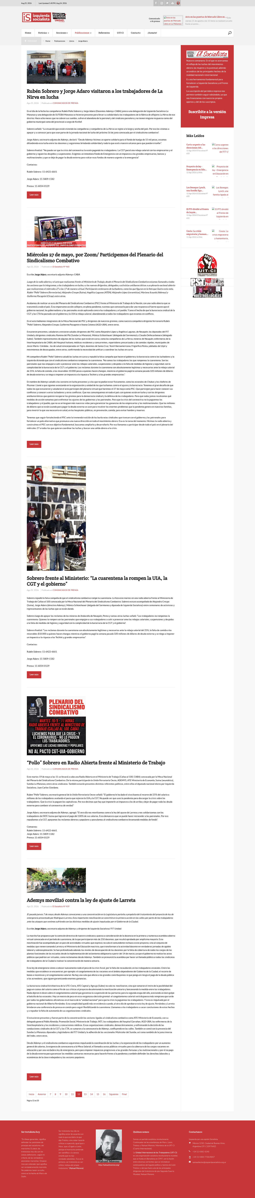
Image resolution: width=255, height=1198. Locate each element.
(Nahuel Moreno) (76, 1168)
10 (66, 1094)
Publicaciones (82, 32)
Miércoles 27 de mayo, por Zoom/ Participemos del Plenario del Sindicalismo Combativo (95, 257)
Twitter (167, 3)
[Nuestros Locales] (207, 292)
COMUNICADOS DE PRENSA (65, 103)
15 (98, 1094)
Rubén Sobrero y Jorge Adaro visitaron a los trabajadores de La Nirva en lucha (95, 94)
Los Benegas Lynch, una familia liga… (196, 189)
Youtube (172, 3)
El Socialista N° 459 (61, 906)
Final (124, 1094)
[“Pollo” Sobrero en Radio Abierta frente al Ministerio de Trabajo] (56, 725)
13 (85, 1094)
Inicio (31, 1094)
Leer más (34, 194)
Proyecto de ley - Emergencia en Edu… (196, 168)
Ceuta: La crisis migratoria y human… (197, 232)
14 (91, 1094)
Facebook (156, 3)
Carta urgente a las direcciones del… (195, 146)
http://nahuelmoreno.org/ (109, 1165)
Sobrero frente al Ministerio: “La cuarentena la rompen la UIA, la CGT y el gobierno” (97, 581)
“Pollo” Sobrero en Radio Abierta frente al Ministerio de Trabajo (96, 762)
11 (72, 1094)
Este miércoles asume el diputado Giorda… (206, 16)
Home (28, 32)
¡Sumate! (152, 32)
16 (104, 1094)
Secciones (61, 32)
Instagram (161, 3)
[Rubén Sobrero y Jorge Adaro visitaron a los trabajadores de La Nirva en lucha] (56, 67)
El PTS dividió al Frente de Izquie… (197, 211)
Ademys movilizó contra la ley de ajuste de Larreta (81, 900)
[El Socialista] (207, 54)
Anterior (42, 1094)
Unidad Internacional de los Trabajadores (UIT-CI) (156, 1152)
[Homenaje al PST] (207, 282)
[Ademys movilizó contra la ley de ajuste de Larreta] (56, 880)
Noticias (43, 32)
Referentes (104, 32)
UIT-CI (178, 3)
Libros (71, 41)
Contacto (135, 32)
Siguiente (113, 1094)
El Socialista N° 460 (61, 267)
